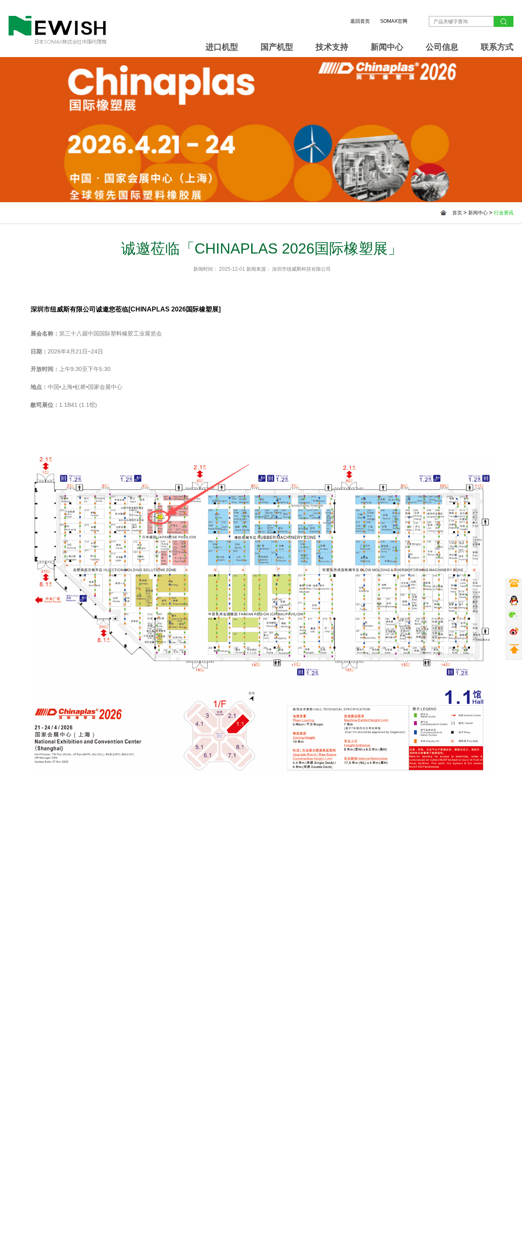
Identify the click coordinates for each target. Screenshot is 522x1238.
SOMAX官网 (393, 21)
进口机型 (222, 46)
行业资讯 (503, 213)
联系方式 (497, 46)
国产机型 (277, 46)
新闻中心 (387, 46)
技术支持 (332, 46)
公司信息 (442, 46)
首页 (457, 213)
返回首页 (360, 21)
